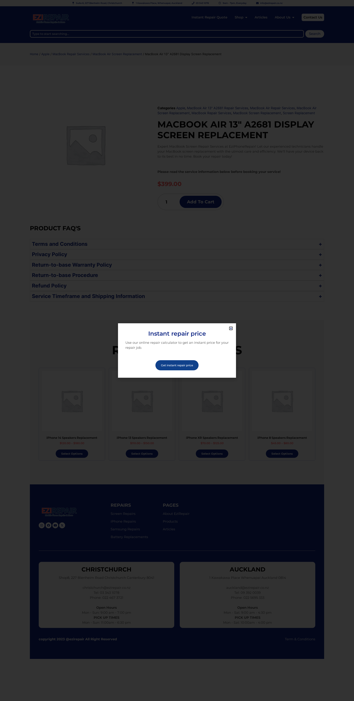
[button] (231, 328)
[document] (177, 350)
